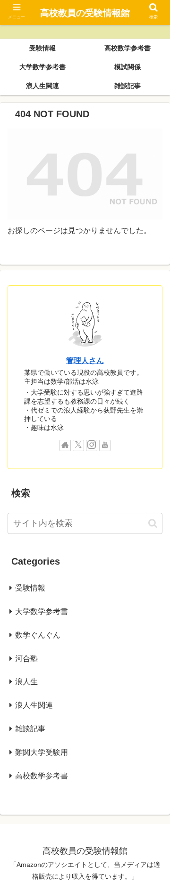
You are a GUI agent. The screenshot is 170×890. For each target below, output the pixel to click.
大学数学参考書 (41, 611)
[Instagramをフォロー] (91, 445)
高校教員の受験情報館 (85, 13)
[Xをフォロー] (78, 445)
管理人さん (85, 360)
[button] (152, 523)
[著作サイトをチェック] (65, 445)
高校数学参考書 (41, 776)
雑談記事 (30, 729)
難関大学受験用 (41, 752)
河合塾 (26, 659)
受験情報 (30, 588)
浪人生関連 (34, 705)
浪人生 (26, 682)
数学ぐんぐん (37, 635)
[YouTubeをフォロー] (104, 445)
